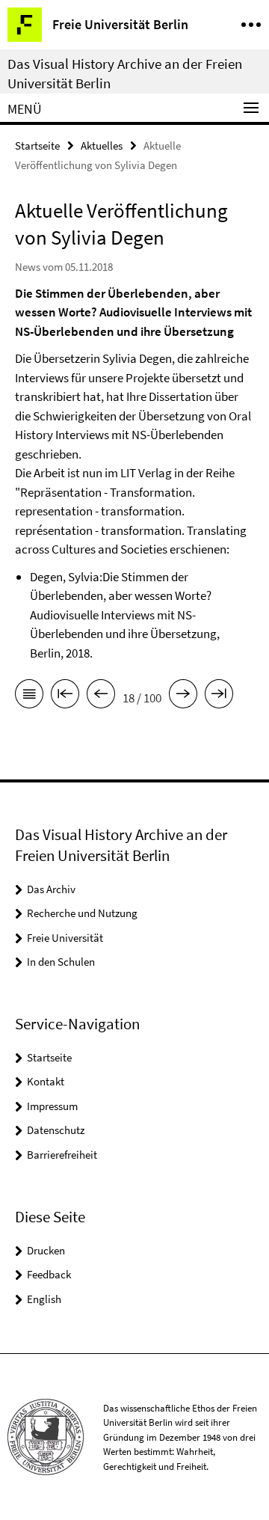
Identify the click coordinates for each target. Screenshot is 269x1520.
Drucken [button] (46, 1250)
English (44, 1299)
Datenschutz (55, 1130)
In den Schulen (61, 961)
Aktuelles (102, 145)
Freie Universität (65, 938)
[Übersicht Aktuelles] (29, 696)
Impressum (52, 1106)
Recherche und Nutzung (82, 913)
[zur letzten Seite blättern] (219, 696)
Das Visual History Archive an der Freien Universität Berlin (124, 73)
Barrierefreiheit (62, 1154)
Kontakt (45, 1081)
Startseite (37, 145)
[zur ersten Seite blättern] (65, 696)
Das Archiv (51, 889)
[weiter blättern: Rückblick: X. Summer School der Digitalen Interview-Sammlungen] (183, 696)
